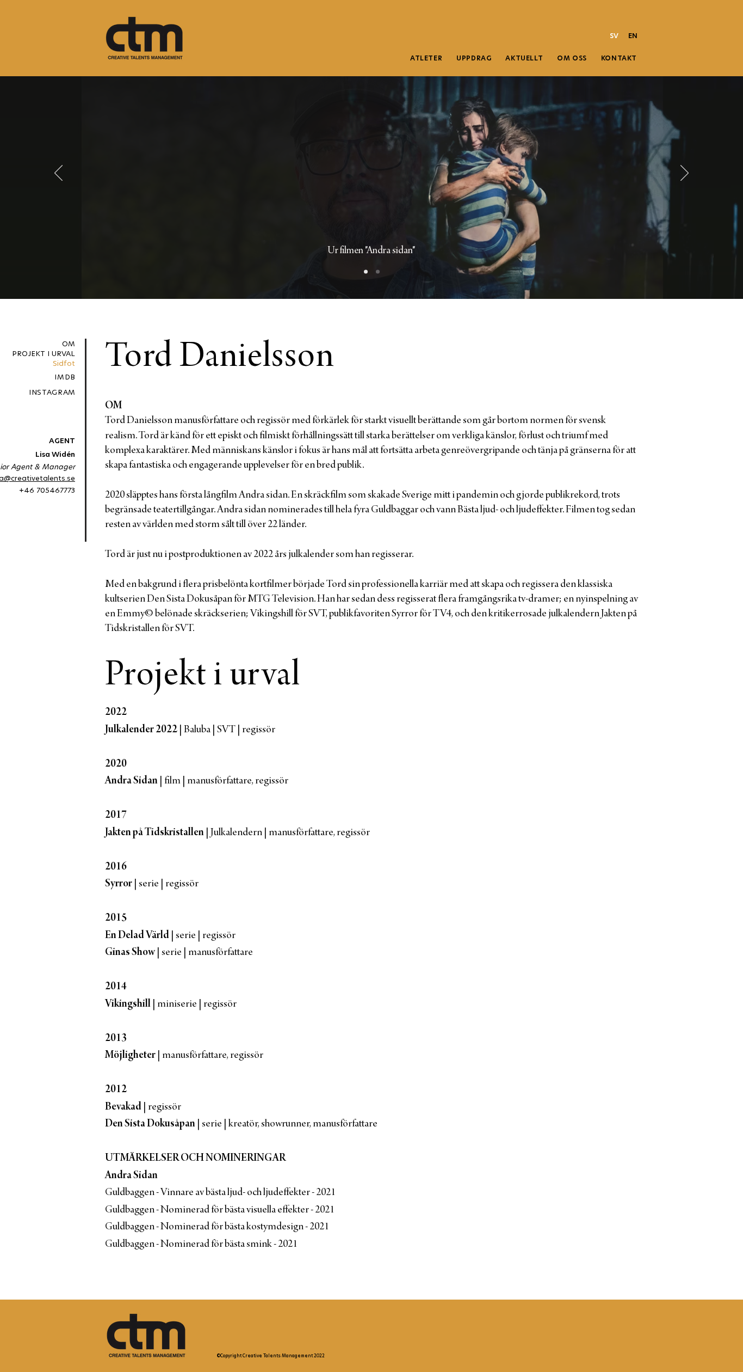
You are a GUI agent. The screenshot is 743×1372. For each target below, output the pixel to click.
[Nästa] (684, 173)
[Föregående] (58, 173)
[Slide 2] (366, 272)
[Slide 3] (378, 272)
